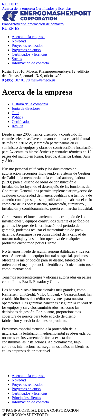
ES (17, 4)
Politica (17, 117)
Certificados (21, 122)
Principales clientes (26, 398)
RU (5, 4)
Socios (17, 59)
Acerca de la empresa (18, 8)
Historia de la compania (30, 104)
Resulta (17, 126)
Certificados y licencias (53, 8)
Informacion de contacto (45, 24)
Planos (7, 24)
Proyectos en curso (26, 50)
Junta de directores (26, 108)
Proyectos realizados (27, 45)
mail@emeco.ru (43, 80)
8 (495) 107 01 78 (16, 80)
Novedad (19, 24)
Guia (15, 113)
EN (11, 4)
